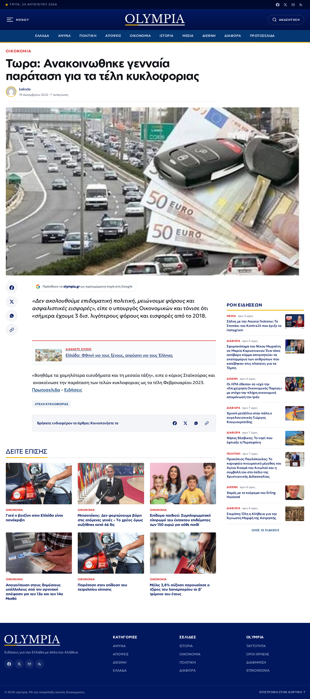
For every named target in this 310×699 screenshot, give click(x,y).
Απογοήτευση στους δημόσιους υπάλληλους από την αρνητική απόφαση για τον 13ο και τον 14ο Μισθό (34, 592)
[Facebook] (277, 4)
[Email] (293, 4)
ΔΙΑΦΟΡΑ (233, 36)
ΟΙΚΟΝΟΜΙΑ (140, 36)
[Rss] (300, 4)
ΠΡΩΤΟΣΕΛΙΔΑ (262, 36)
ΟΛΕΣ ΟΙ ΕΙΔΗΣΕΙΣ (265, 530)
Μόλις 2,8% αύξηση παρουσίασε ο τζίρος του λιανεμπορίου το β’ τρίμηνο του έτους (180, 589)
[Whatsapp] (11, 315)
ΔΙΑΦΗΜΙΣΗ (256, 662)
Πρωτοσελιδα (46, 390)
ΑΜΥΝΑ (64, 36)
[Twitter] (285, 4)
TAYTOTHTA (256, 646)
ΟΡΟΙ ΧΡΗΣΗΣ (257, 654)
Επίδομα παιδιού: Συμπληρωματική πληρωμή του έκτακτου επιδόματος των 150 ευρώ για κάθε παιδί (180, 520)
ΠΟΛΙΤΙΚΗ (87, 36)
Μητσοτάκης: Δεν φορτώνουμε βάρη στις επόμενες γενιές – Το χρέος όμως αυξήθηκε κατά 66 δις (110, 520)
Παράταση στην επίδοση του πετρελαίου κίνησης (102, 587)
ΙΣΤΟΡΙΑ (167, 36)
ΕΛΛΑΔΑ (42, 36)
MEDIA (188, 36)
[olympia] (155, 19)
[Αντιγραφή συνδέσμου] (11, 330)
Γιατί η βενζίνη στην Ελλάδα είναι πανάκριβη (34, 517)
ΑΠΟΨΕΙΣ (113, 36)
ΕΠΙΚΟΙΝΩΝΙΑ (258, 670)
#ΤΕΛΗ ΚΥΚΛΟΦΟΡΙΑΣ (51, 404)
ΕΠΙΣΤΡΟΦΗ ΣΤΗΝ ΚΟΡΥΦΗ (282, 692)
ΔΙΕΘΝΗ (209, 36)
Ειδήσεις (73, 390)
